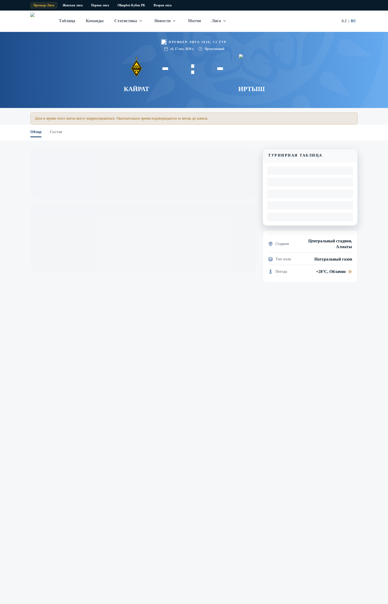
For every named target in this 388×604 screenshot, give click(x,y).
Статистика (125, 20)
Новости (162, 20)
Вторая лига (163, 5)
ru (353, 21)
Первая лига (100, 5)
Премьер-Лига (44, 5)
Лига (216, 20)
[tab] (35, 132)
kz (344, 21)
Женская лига (73, 5)
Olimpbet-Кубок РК (131, 5)
